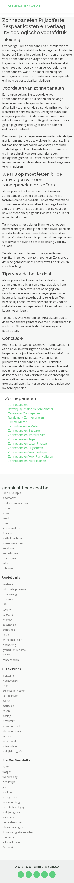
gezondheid (9, 624)
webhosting (9, 645)
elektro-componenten (15, 503)
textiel (6, 635)
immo (6, 523)
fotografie (8, 847)
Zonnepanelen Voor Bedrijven (28, 452)
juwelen (7, 787)
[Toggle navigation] (67, 6)
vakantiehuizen (11, 842)
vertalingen (9, 548)
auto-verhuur (10, 746)
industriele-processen (15, 589)
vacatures (8, 817)
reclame (7, 655)
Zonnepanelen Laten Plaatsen (28, 443)
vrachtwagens (11, 680)
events (6, 701)
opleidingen (9, 558)
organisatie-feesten (14, 691)
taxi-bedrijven (10, 696)
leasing (7, 716)
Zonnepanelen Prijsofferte (26, 448)
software (8, 614)
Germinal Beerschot (24, 6)
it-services (8, 599)
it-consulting (10, 594)
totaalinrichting (11, 802)
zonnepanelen (11, 660)
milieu (6, 563)
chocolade (9, 837)
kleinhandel (9, 630)
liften (5, 685)
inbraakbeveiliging (13, 827)
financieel (8, 533)
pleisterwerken (11, 741)
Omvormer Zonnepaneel (24, 413)
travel (6, 518)
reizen (6, 767)
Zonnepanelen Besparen (24, 431)
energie (7, 508)
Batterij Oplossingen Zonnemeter (30, 409)
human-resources (13, 543)
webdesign (9, 782)
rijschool (7, 792)
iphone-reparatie (12, 731)
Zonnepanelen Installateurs (26, 435)
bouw (6, 513)
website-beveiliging (13, 807)
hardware (8, 584)
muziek (7, 736)
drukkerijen (9, 675)
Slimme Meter (17, 422)
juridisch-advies (11, 528)
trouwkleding (10, 777)
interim (7, 711)
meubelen (8, 706)
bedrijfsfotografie (13, 751)
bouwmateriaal (11, 726)
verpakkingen (10, 553)
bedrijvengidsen (12, 812)
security (7, 609)
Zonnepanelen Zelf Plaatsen (27, 461)
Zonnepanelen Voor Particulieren (30, 456)
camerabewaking (12, 822)
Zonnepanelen (18, 405)
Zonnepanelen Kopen (22, 439)
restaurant (9, 721)
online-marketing (12, 640)
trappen (7, 772)
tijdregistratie (10, 797)
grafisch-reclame (12, 538)
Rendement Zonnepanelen (26, 418)
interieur (7, 619)
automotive (9, 498)
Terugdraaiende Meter (23, 426)
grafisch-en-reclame (14, 650)
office (6, 604)
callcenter (8, 568)
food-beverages (12, 493)
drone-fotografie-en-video (18, 832)
